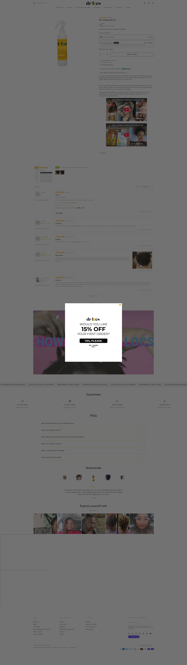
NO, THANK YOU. (93, 346)
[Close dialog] (120, 305)
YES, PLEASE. (93, 340)
